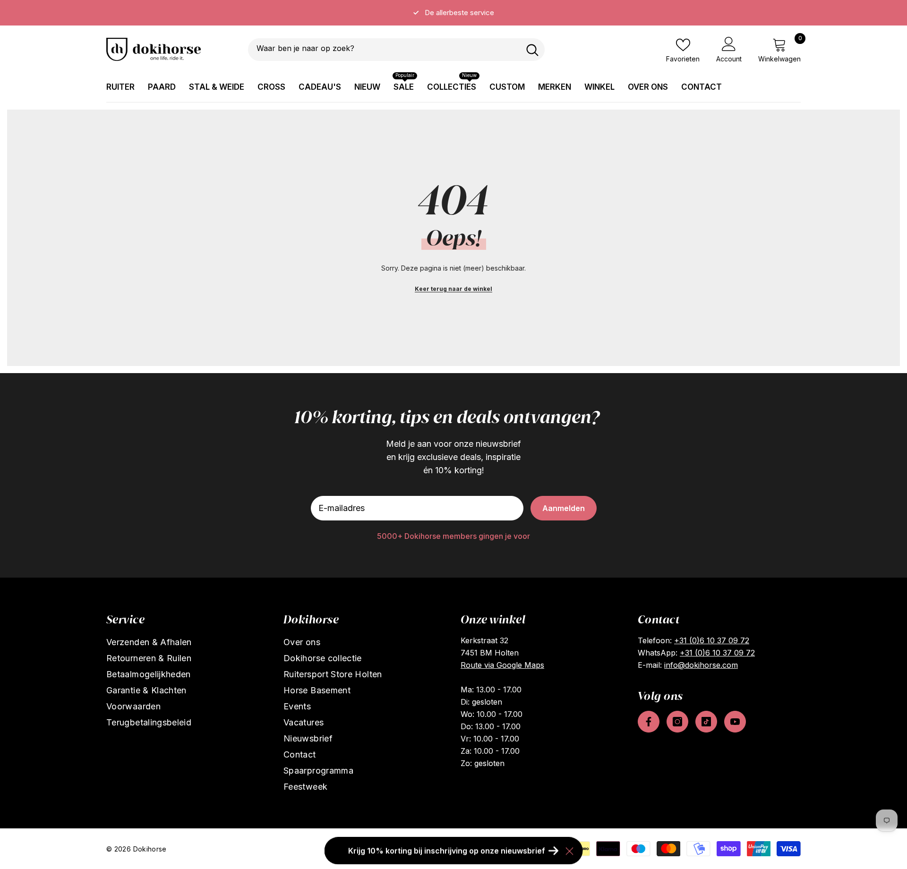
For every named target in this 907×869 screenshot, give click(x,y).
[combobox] (384, 49)
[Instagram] (677, 722)
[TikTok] (706, 722)
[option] (453, 12)
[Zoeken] (396, 49)
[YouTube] (735, 722)
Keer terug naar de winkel (453, 288)
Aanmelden (563, 508)
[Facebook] (648, 722)
